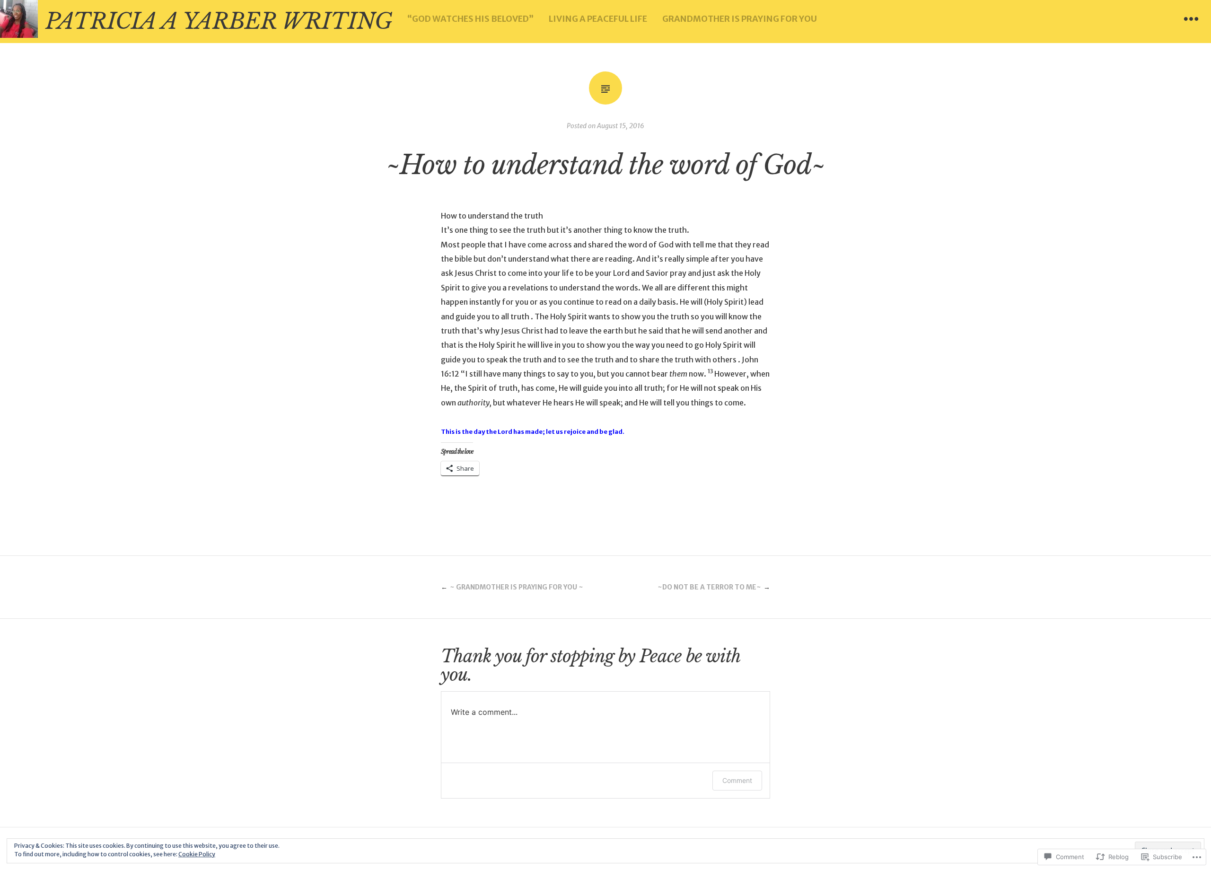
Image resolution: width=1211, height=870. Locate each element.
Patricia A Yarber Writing (218, 21)
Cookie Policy (196, 854)
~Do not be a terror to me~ (709, 587)
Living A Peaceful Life (598, 19)
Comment (737, 780)
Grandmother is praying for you (739, 19)
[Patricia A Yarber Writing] (19, 19)
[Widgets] (1191, 19)
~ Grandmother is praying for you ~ (516, 587)
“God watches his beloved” (470, 19)
